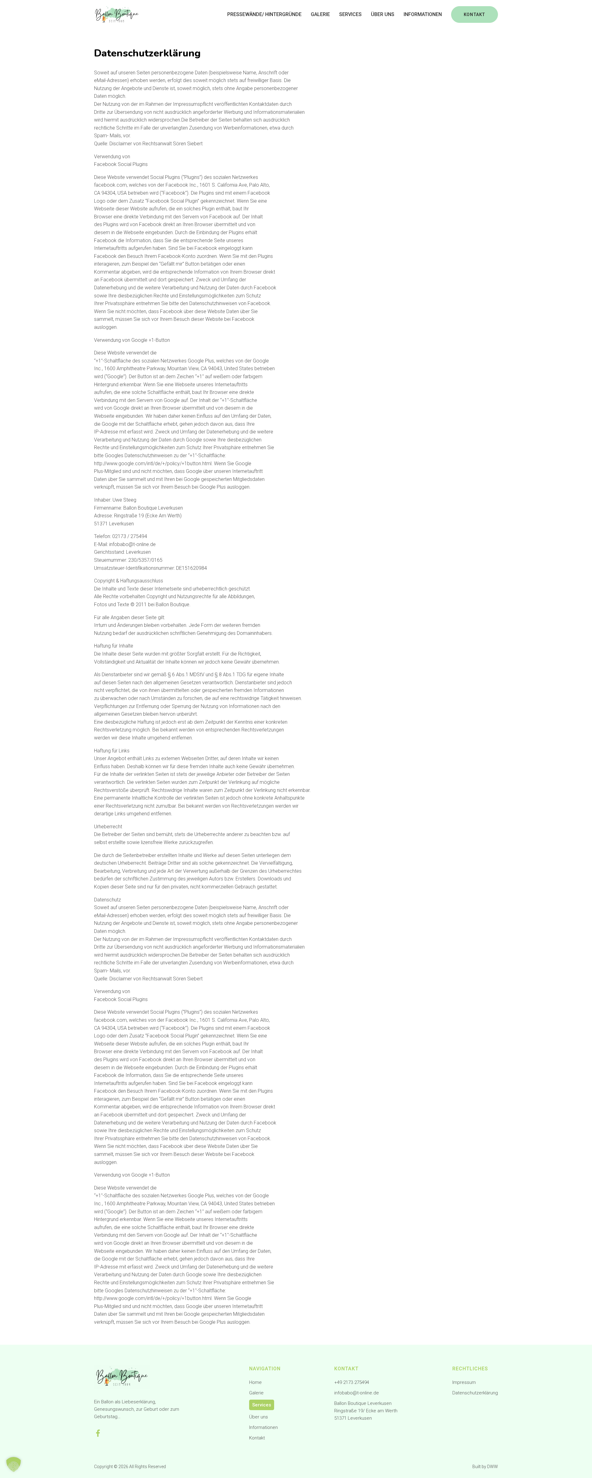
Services (350, 14)
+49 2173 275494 (351, 1382)
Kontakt (257, 1438)
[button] (13, 1464)
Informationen (423, 14)
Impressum (464, 1382)
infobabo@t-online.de (356, 1393)
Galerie (320, 14)
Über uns (382, 14)
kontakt (474, 14)
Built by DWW (485, 1466)
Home (255, 1382)
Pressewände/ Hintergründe (264, 14)
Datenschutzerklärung (475, 1393)
